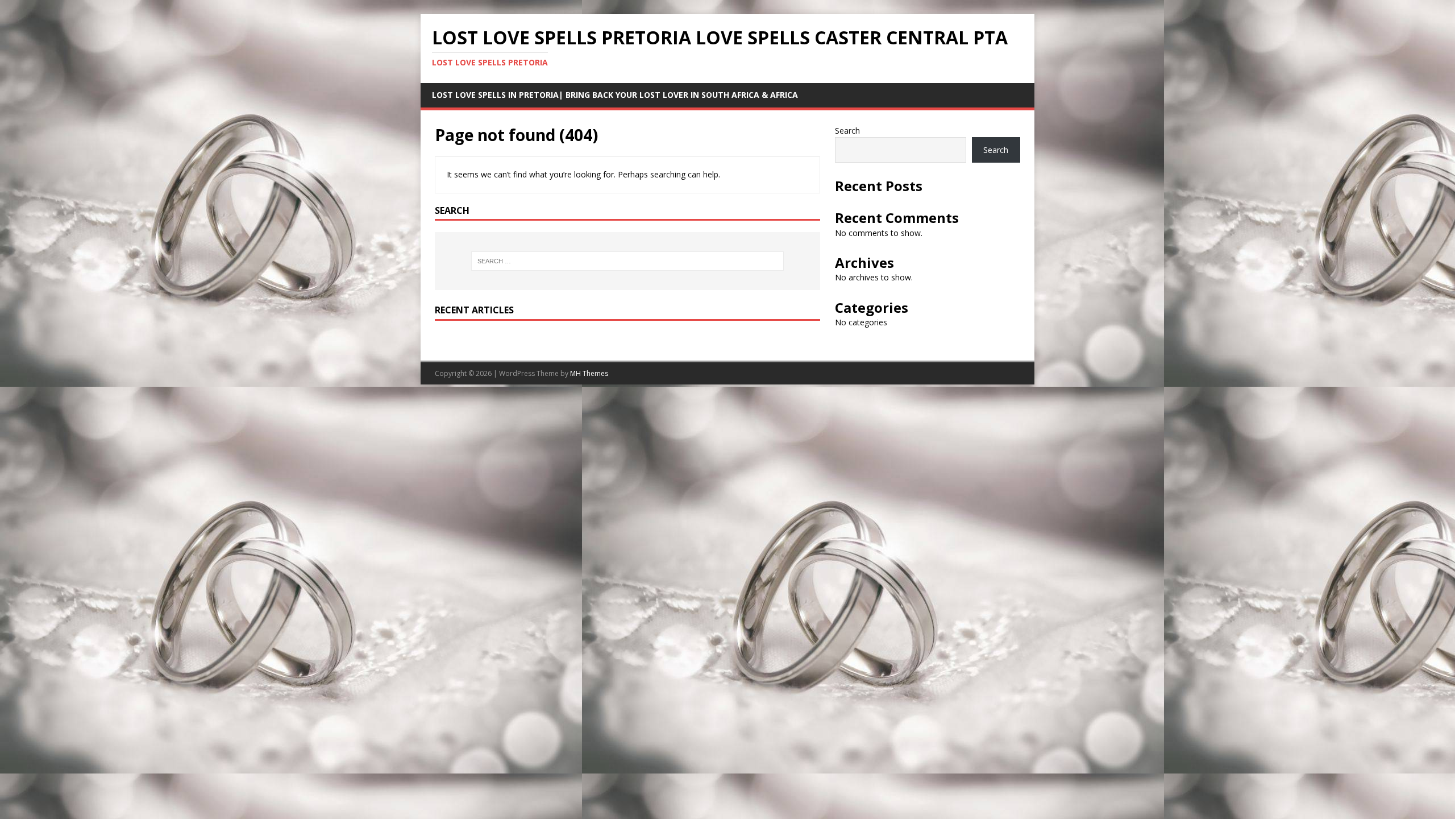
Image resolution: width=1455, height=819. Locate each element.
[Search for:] (627, 261)
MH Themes (589, 373)
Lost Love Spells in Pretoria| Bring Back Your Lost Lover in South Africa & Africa (615, 94)
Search (847, 130)
